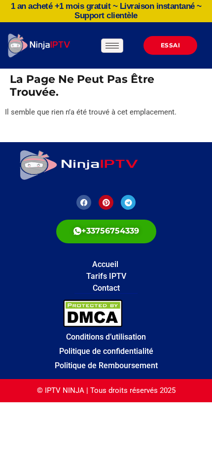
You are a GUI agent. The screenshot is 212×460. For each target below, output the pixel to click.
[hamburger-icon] (112, 45)
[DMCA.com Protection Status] (134, 313)
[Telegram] (128, 202)
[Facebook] (83, 202)
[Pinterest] (106, 202)
